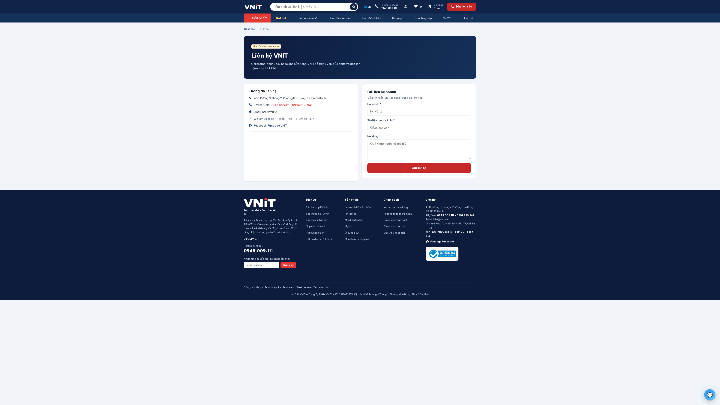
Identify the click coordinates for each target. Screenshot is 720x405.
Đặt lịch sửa (464, 6)
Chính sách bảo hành (395, 219)
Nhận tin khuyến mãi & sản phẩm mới (267, 258)
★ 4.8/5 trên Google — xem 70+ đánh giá (449, 233)
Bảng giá (397, 18)
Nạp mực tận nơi (315, 226)
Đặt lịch (281, 18)
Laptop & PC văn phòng (358, 207)
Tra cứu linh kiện (371, 18)
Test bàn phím (273, 287)
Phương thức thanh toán (398, 213)
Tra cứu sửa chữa (340, 18)
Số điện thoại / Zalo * (380, 120)
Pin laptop (351, 213)
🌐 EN (367, 6)
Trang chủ (249, 28)
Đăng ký (288, 264)
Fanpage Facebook (442, 241)
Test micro (289, 287)
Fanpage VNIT (277, 125)
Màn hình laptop (354, 219)
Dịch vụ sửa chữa (308, 18)
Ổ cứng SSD (352, 232)
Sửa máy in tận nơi (316, 219)
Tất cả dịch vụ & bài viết (320, 239)
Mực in (348, 226)
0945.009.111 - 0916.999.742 (291, 105)
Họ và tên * (374, 104)
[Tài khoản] (405, 7)
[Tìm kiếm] (353, 6)
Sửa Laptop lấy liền (317, 207)
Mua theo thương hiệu (357, 239)
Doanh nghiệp (423, 18)
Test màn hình (321, 287)
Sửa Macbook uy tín (317, 213)
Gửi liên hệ (419, 168)
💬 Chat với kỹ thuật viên (693, 381)
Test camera (304, 287)
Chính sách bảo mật (395, 226)
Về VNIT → (250, 239)
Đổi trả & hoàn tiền (395, 232)
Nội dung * (373, 136)
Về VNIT (448, 18)
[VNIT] (260, 202)
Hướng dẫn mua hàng (396, 207)
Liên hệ (468, 18)
